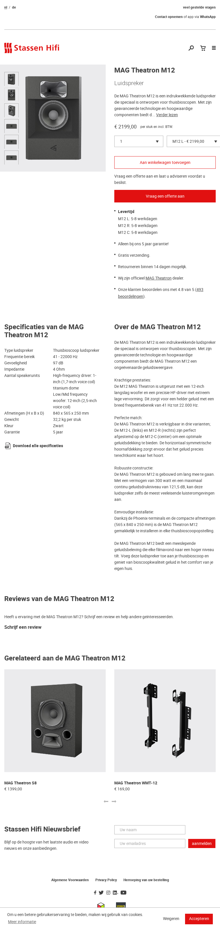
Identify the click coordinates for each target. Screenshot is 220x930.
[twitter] (101, 893)
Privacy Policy (106, 880)
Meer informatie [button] (22, 922)
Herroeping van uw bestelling (146, 880)
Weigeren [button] (171, 918)
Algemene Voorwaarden (70, 880)
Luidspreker (129, 83)
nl (5, 7)
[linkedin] (115, 893)
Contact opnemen (169, 16)
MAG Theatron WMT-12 (135, 783)
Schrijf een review (23, 627)
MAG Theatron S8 (20, 783)
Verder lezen (167, 115)
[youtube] (123, 893)
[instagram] (108, 893)
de (14, 7)
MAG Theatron (159, 278)
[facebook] (95, 893)
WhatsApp (208, 16)
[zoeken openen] (191, 48)
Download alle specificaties (38, 446)
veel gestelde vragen (199, 7)
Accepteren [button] (199, 918)
